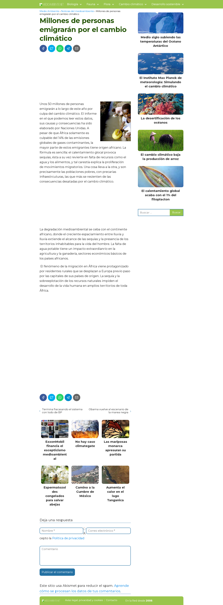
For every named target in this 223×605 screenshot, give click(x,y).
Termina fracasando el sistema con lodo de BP (62, 411)
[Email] (76, 48)
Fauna (91, 4)
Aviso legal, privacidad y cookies (84, 600)
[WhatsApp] (60, 48)
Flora (107, 4)
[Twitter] (51, 48)
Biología (72, 4)
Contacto (111, 600)
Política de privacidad (68, 538)
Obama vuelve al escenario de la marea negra (108, 411)
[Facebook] (43, 48)
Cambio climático (131, 4)
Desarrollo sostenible (166, 4)
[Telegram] (68, 48)
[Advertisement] (85, 77)
